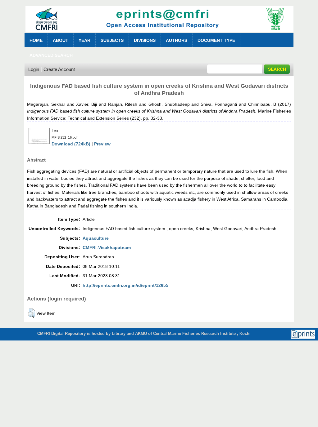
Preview (102, 143)
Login (33, 69)
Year (84, 40)
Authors (176, 40)
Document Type (216, 40)
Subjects (112, 40)
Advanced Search (51, 55)
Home (36, 40)
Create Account (59, 69)
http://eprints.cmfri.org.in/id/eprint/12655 (125, 285)
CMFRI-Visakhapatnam (107, 247)
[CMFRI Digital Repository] (159, 33)
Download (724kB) (71, 143)
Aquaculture (96, 238)
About (60, 40)
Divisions (145, 40)
